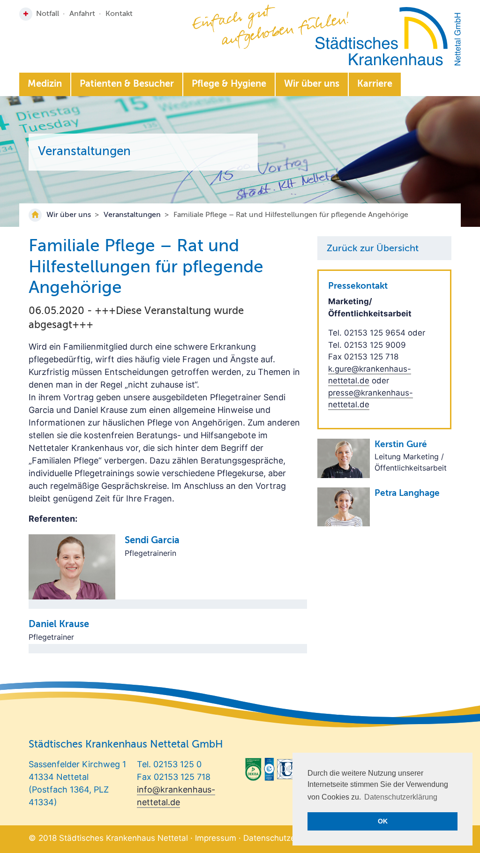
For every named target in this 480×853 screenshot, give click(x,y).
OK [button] (383, 821)
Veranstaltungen (132, 215)
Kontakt (119, 14)
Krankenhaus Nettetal (388, 36)
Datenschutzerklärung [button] (400, 797)
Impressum (215, 838)
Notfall (47, 14)
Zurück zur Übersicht (373, 249)
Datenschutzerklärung (284, 838)
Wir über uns (311, 84)
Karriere (374, 84)
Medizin (45, 84)
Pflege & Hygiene (229, 84)
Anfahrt (82, 14)
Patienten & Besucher (127, 84)
